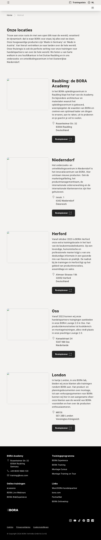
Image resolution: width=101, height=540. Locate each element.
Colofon (10, 527)
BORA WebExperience (17, 497)
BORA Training (58, 465)
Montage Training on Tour (64, 474)
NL (93, 2)
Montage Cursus (59, 469)
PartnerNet (57, 497)
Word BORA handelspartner (64, 488)
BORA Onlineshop (60, 501)
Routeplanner (61, 139)
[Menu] (92, 7)
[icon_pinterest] (83, 520)
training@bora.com (19, 475)
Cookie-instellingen (41, 527)
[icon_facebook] (92, 520)
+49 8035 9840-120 (19, 471)
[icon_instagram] (70, 520)
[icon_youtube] (74, 520)
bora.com (56, 492)
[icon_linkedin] (88, 520)
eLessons (11, 488)
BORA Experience (60, 460)
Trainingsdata (79, 2)
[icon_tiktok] (79, 520)
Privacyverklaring (23, 527)
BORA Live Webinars (16, 492)
